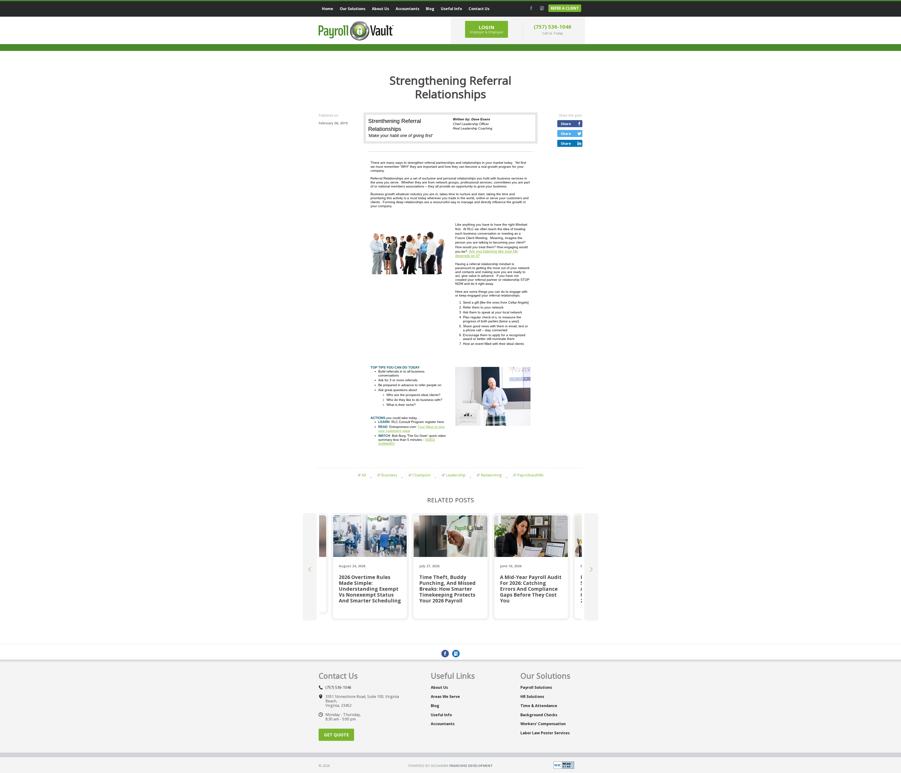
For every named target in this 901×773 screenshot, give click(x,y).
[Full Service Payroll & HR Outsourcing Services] (356, 30)
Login (486, 29)
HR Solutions (532, 696)
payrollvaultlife (530, 475)
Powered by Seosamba (450, 765)
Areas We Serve (445, 696)
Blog (435, 706)
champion (421, 475)
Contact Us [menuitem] (479, 8)
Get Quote (336, 735)
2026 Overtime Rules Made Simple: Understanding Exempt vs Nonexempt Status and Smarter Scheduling (370, 589)
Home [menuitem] (327, 8)
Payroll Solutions (536, 687)
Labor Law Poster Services (545, 733)
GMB (541, 8)
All (364, 475)
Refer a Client (565, 8)
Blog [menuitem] (430, 8)
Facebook (530, 8)
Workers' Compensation (543, 724)
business (389, 475)
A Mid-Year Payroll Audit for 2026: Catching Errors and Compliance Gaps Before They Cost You (530, 589)
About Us (439, 687)
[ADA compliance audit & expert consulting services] (564, 764)
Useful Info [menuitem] (451, 8)
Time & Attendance (538, 706)
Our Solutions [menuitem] (352, 8)
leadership (456, 475)
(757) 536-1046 (552, 26)
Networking (491, 475)
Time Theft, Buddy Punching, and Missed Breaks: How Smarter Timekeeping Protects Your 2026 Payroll (447, 589)
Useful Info (441, 715)
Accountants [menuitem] (407, 8)
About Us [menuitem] (380, 8)
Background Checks (538, 715)
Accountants (442, 724)
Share (566, 123)
